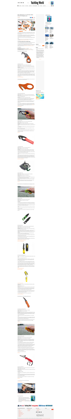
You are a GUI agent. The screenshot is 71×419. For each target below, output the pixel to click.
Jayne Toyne (19, 17)
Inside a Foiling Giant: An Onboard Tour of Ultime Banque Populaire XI (51, 31)
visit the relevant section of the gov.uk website (28, 45)
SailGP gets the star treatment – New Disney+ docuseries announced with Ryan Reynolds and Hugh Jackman (40, 55)
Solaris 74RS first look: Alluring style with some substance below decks (46, 46)
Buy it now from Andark (20, 269)
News (37, 47)
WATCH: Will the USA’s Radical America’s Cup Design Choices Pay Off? (51, 46)
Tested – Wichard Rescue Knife (21, 382)
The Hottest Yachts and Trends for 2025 (51, 38)
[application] (26, 388)
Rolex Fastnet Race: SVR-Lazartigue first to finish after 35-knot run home (47, 39)
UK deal (26, 48)
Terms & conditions (43, 418)
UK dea (30, 49)
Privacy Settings (49, 418)
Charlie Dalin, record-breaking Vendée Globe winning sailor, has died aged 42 (40, 50)
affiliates (20, 31)
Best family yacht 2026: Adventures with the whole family (47, 31)
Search (43, 45)
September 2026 (48, 22)
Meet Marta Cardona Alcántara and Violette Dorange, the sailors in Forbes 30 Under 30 (40, 57)
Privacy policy (46, 418)
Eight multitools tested (20, 381)
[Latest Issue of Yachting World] (52, 3)
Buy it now (19, 132)
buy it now (19, 181)
